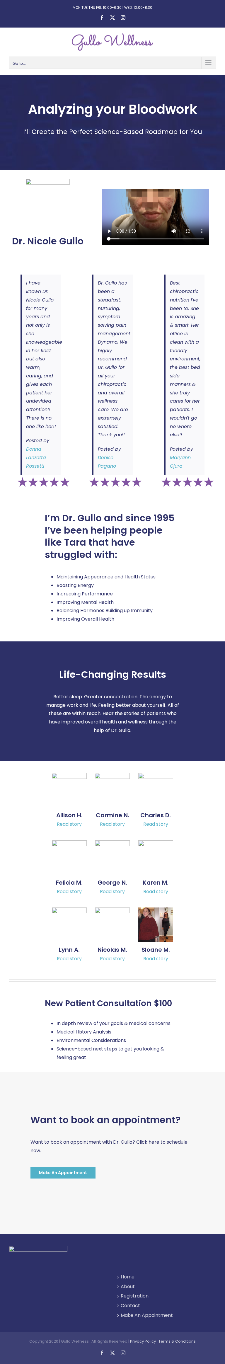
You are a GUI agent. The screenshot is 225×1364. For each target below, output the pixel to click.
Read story (69, 824)
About (128, 1286)
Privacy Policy (143, 1341)
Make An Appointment (147, 1315)
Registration (135, 1296)
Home (127, 1276)
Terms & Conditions (177, 1341)
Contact (130, 1305)
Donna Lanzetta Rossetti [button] (36, 457)
